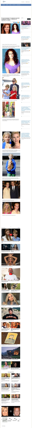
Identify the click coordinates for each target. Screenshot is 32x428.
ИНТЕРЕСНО (22, 29)
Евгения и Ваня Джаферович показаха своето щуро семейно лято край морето (15, 399)
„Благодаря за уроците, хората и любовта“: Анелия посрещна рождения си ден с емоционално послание (26, 96)
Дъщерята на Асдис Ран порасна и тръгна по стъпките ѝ (15, 379)
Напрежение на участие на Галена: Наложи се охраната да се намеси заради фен (5, 389)
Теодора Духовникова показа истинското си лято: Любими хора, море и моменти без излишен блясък (5, 399)
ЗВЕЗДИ (10, 21)
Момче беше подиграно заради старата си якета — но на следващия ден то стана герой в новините (25, 72)
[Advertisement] (16, 11)
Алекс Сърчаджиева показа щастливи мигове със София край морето (5, 379)
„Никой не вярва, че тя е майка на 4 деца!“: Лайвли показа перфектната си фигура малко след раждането (25, 37)
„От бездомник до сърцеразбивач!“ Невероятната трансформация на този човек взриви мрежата (25, 26)
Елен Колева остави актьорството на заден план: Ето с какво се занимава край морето (15, 389)
